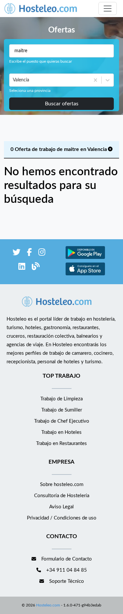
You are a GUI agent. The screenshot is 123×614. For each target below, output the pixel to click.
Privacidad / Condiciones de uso (61, 518)
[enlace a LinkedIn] (22, 267)
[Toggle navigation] (107, 8)
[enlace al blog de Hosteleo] (36, 267)
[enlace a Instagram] (42, 253)
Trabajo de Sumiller (61, 410)
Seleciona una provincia (30, 91)
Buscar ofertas (61, 103)
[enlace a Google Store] (85, 258)
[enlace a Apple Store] (85, 274)
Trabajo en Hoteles (61, 432)
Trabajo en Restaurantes (61, 443)
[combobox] (13, 80)
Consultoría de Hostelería (61, 495)
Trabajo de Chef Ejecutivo (61, 421)
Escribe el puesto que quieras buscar (40, 61)
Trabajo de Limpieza (61, 398)
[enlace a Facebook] (29, 253)
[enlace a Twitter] (16, 253)
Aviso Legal (61, 506)
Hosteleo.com (48, 605)
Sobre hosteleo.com (61, 484)
